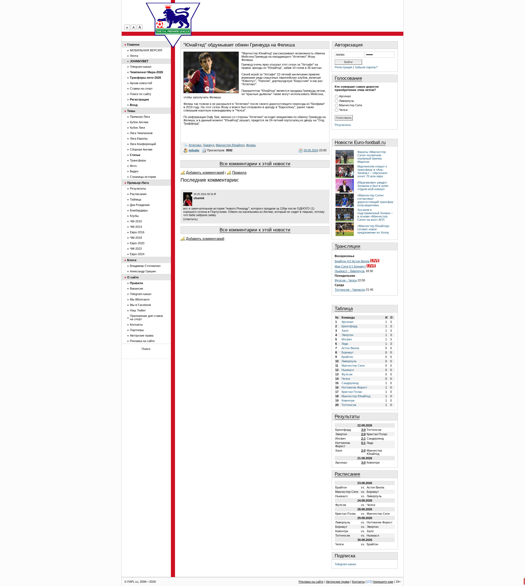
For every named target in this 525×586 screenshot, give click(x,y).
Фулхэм (347, 374)
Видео (134, 171)
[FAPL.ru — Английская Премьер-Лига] (173, 19)
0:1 (363, 442)
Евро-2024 (137, 254)
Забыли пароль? (366, 67)
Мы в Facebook (140, 305)
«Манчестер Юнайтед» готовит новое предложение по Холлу (373, 229)
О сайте (133, 277)
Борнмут (348, 352)
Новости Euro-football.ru (360, 142)
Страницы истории (143, 176)
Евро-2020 (137, 243)
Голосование (348, 78)
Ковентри (348, 400)
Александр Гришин (143, 271)
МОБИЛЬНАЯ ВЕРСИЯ (146, 50)
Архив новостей (141, 83)
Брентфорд (349, 326)
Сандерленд (350, 383)
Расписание (347, 474)
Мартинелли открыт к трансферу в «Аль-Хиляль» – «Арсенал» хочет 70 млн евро (372, 171)
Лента (134, 55)
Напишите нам (383, 581)
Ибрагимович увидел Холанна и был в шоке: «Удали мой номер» (373, 186)
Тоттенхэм (349, 405)
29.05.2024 (311, 150)
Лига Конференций (143, 144)
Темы (131, 111)
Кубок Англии (139, 122)
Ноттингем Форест (354, 387)
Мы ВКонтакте (140, 299)
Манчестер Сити (350, 105)
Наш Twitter (138, 310)
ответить (190, 219)
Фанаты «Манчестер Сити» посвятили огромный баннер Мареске (371, 156)
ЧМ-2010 (136, 221)
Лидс (345, 343)
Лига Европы (139, 138)
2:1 (363, 438)
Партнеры (137, 330)
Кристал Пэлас (352, 391)
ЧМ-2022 (136, 248)
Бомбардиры (139, 210)
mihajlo (194, 150)
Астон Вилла (350, 348)
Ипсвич (347, 339)
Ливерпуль (346, 100)
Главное (133, 44)
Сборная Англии (141, 149)
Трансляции (347, 246)
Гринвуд (208, 145)
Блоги (131, 260)
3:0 (363, 429)
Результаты (343, 124)
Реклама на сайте (142, 341)
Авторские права (141, 335)
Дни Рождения (140, 205)
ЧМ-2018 (136, 237)
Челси (343, 109)
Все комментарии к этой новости (255, 163)
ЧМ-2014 (136, 226)
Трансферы (138, 160)
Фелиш (251, 145)
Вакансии (136, 288)
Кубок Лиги (137, 127)
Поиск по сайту (140, 94)
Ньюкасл (348, 370)
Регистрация (343, 67)
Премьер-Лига (140, 116)
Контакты (136, 324)
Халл (345, 330)
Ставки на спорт (141, 88)
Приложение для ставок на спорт (146, 317)
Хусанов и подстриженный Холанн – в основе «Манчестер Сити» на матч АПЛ (375, 214)
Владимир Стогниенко (145, 265)
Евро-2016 (137, 232)
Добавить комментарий (205, 172)
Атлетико (195, 145)
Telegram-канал (345, 564)
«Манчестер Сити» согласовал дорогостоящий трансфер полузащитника (375, 200)
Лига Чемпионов (141, 133)
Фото (133, 165)
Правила (239, 172)
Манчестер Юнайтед (230, 145)
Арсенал (345, 96)
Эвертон (347, 335)
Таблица (344, 308)
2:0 (363, 434)
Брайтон (347, 356)
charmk (199, 198)
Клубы (134, 215)
